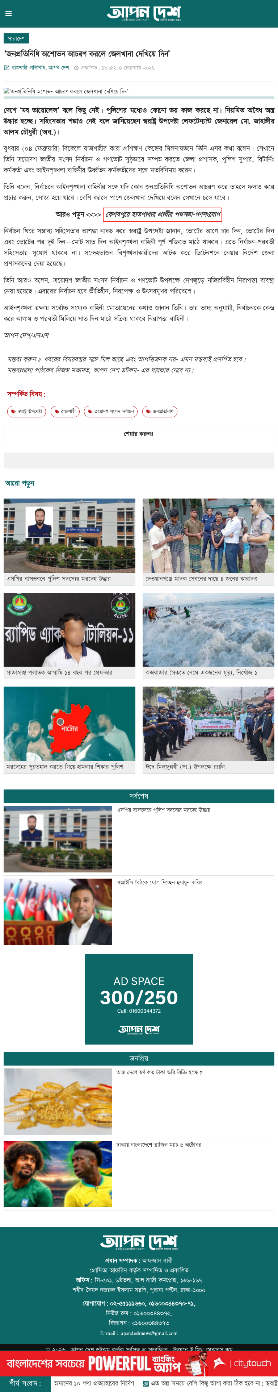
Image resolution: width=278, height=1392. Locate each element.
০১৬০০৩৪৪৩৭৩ (150, 1323)
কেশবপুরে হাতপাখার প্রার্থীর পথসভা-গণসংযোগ (162, 215)
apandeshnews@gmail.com (149, 1333)
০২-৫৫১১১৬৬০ (127, 1303)
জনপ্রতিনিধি (162, 411)
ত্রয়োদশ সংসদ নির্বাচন (113, 411)
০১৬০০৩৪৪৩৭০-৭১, (172, 1303)
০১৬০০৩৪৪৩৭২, (153, 1313)
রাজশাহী (67, 411)
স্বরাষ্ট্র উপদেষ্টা (29, 411)
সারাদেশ (16, 39)
